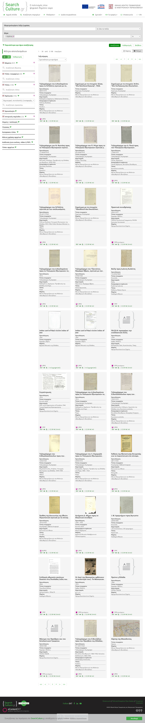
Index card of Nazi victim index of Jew (53, 331)
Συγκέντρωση (45, 392)
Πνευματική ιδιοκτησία (139, 702)
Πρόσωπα (10, 96)
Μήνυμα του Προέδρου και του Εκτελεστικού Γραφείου (52, 640)
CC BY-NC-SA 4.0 (126, 244)
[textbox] (15, 36)
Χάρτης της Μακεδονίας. (121, 639)
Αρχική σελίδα (11, 15)
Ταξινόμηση (43, 56)
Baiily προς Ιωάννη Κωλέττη (123, 269)
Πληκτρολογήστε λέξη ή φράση (16, 25)
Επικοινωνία (128, 15)
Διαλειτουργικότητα (68, 15)
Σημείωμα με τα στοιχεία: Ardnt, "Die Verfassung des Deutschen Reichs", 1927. (125, 86)
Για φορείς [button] (112, 15)
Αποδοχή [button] (134, 718)
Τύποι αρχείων (8, 147)
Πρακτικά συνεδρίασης (121, 207)
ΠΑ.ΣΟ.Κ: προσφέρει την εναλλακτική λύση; (121, 331)
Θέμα (6, 33)
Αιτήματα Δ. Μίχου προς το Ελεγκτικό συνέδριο (86, 516)
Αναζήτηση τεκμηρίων (31, 15)
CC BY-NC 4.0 (54, 121)
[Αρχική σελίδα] (27, 6)
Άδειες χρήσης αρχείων (11, 137)
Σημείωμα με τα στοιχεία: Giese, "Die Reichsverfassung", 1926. (89, 85)
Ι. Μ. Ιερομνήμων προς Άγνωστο (124, 515)
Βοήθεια (138, 45)
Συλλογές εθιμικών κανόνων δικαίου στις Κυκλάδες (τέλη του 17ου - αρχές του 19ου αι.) (53, 579)
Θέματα (10, 63)
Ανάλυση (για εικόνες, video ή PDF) (16, 142)
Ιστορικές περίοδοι (14, 117)
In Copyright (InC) (55, 368)
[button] (17, 45)
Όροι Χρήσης (130, 701)
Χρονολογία (9, 111)
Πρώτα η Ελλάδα (118, 577)
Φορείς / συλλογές (9, 122)
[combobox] (118, 28)
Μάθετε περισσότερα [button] (78, 718)
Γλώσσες (5, 127)
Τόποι (9, 85)
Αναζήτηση (114, 45)
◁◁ (117, 59)
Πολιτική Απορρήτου (118, 701)
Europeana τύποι (9, 132)
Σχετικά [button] (98, 15)
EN (140, 15)
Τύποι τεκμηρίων (13, 74)
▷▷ (140, 59)
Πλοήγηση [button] (50, 15)
